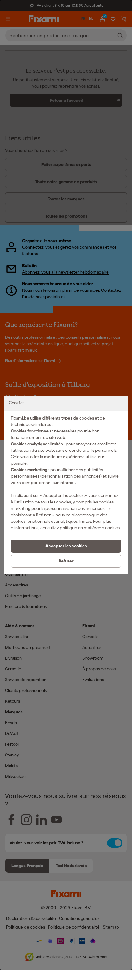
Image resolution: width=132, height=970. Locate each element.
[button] (66, 546)
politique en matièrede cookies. (90, 527)
